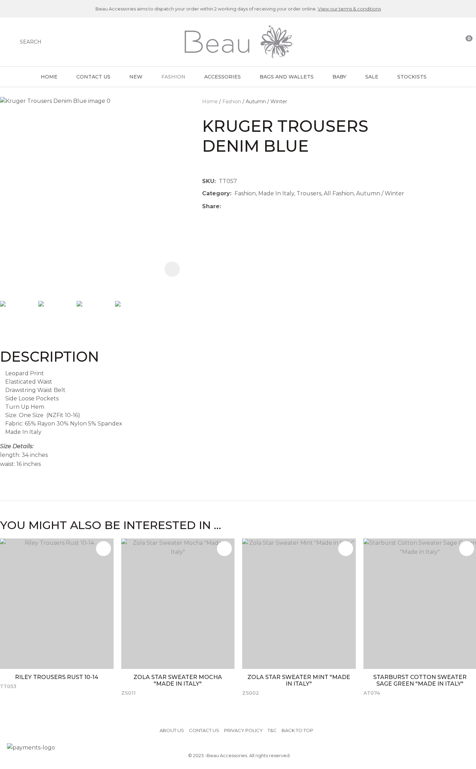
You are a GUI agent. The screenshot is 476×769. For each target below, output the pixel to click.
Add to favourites (103, 548)
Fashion (173, 77)
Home (49, 77)
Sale (371, 77)
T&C (272, 730)
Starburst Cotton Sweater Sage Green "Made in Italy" (420, 680)
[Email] (245, 206)
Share (211, 206)
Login (436, 42)
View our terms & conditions (349, 9)
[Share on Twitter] (234, 206)
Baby (339, 77)
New (136, 77)
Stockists (412, 77)
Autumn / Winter (266, 101)
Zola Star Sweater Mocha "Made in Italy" (177, 680)
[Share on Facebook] (225, 206)
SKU (208, 181)
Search (30, 42)
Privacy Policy (243, 730)
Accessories (222, 77)
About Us (172, 730)
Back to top (297, 730)
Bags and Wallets (287, 77)
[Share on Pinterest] (256, 206)
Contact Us (93, 77)
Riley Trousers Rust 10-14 (56, 677)
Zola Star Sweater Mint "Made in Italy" (298, 680)
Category (216, 193)
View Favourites (450, 42)
